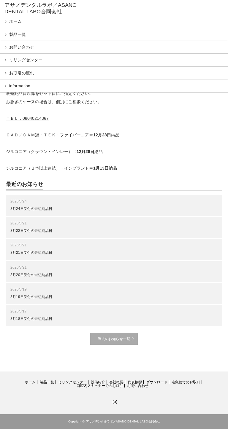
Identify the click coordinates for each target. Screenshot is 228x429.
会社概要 (116, 382)
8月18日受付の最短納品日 (31, 319)
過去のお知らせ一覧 (114, 339)
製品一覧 (17, 34)
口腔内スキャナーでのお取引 (100, 385)
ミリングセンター (25, 60)
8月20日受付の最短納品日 (31, 275)
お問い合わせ (21, 47)
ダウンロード (156, 382)
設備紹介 (98, 382)
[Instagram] (114, 400)
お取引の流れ (21, 73)
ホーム (15, 21)
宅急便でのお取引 (186, 382)
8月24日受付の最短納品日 (31, 209)
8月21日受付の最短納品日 (31, 253)
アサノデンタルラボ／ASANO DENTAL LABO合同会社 (40, 8)
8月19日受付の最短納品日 (31, 297)
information (19, 85)
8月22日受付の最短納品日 (31, 231)
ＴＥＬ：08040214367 (27, 118)
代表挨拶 (135, 382)
